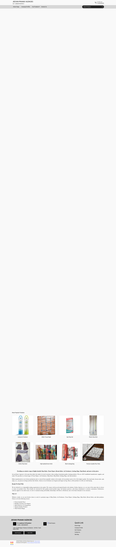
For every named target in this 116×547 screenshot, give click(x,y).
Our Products (35, 6)
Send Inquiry (52, 523)
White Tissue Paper (46, 437)
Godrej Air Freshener (23, 437)
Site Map (77, 534)
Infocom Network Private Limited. (33, 542)
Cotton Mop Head (22, 463)
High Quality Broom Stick (46, 463)
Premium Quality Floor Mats (93, 463)
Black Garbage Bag (69, 463)
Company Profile (25, 6)
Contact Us (44, 6)
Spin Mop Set (70, 437)
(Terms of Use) (37, 541)
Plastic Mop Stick (93, 437)
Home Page (16, 6)
